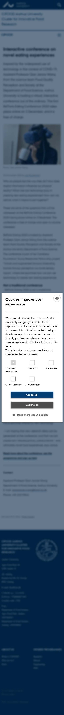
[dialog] (32, 357)
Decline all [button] (32, 404)
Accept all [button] (32, 394)
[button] (32, 415)
